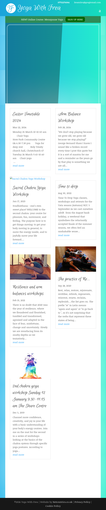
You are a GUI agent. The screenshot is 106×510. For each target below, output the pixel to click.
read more (18, 165)
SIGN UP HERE (75, 19)
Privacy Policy (82, 502)
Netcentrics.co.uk (62, 502)
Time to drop (68, 186)
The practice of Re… (74, 279)
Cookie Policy (53, 506)
